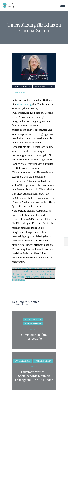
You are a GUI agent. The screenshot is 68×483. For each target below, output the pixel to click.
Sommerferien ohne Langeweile (34, 337)
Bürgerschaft (22, 86)
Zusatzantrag (24, 104)
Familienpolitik (44, 86)
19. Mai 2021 (33, 366)
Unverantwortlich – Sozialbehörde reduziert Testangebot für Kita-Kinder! (34, 376)
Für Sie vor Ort (33, 324)
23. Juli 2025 (33, 329)
